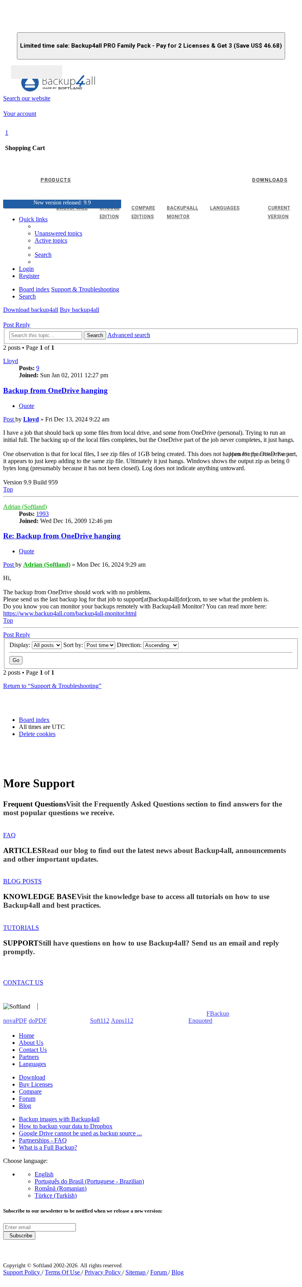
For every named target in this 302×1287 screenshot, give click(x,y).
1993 (42, 513)
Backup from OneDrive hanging (55, 390)
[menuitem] (51, 240)
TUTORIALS (21, 927)
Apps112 (122, 1020)
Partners (29, 1056)
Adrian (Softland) (25, 506)
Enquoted (200, 1020)
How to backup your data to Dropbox (65, 1126)
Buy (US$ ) (36, 72)
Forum (27, 1098)
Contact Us (33, 1049)
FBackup (217, 1013)
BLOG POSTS (22, 881)
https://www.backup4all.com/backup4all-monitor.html (69, 613)
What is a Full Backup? (48, 1147)
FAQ (9, 835)
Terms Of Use (63, 1272)
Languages (32, 1064)
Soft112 (99, 1020)
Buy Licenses (36, 1084)
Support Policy (22, 1272)
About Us (31, 1042)
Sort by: (74, 645)
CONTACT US (23, 982)
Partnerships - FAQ (43, 1140)
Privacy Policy (103, 1272)
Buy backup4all (79, 309)
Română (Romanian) (61, 1188)
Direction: (130, 645)
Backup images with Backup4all (59, 1119)
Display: (20, 645)
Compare (30, 1091)
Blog (25, 1105)
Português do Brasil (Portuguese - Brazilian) (89, 1181)
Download (32, 1077)
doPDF (38, 1020)
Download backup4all (30, 309)
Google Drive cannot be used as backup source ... (80, 1133)
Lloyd (10, 361)
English (44, 1174)
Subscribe (19, 1236)
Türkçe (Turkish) (56, 1195)
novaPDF (15, 1020)
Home (26, 1035)
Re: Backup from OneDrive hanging (62, 536)
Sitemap (136, 1272)
